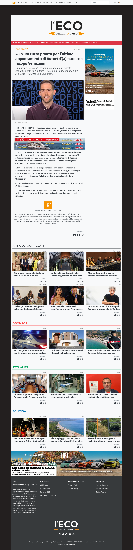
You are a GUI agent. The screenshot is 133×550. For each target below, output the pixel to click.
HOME (17, 3)
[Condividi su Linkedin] (75, 235)
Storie (75, 3)
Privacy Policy (73, 485)
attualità (20, 367)
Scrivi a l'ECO (45, 492)
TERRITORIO (53, 3)
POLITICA (31, 3)
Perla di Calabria (102, 485)
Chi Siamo (44, 485)
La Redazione (45, 488)
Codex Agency (101, 492)
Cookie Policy (73, 488)
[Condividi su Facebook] (79, 235)
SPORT (61, 3)
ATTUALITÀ (38, 3)
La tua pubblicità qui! (48, 495)
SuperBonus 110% (102, 488)
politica (19, 411)
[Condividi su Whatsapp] (82, 235)
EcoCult (21, 49)
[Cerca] (112, 2)
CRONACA (24, 3)
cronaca (19, 323)
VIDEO (116, 3)
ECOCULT (46, 3)
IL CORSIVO (67, 3)
